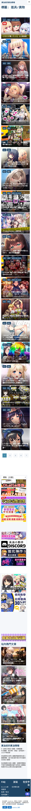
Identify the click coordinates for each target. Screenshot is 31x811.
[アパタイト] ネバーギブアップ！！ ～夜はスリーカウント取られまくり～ (15, 100)
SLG (4, 106)
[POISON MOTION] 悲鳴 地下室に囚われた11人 (15, 273)
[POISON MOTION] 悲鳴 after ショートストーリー (14, 208)
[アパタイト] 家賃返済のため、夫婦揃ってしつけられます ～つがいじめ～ (15, 77)
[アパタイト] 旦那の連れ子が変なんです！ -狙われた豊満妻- (15, 252)
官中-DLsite (16, 193)
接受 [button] (5, 807)
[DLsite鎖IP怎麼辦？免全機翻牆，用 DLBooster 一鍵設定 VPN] (13, 487)
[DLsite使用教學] (13, 611)
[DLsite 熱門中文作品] (13, 521)
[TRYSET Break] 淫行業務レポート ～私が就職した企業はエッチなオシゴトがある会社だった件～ (15, 337)
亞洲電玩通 (15, 787)
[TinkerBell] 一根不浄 (12, 231)
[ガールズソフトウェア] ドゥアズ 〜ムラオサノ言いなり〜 (15, 425)
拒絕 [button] (10, 807)
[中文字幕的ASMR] (13, 539)
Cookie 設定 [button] (16, 807)
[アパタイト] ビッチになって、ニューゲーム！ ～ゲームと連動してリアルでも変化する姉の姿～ (15, 359)
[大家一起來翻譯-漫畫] (13, 513)
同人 (9, 106)
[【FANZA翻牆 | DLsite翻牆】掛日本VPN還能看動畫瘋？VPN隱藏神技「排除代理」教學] (13, 495)
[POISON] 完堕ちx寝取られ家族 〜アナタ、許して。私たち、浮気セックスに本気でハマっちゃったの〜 (15, 294)
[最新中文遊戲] (13, 504)
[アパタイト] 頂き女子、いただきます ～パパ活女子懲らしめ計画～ (15, 57)
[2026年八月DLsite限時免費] (13, 592)
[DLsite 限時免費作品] (13, 641)
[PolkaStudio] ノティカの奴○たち (15, 403)
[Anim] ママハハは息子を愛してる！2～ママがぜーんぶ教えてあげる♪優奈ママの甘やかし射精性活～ (15, 381)
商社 (9, 20)
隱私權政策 (20, 804)
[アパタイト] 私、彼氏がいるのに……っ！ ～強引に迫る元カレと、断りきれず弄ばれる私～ (15, 164)
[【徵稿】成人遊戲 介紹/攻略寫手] (13, 565)
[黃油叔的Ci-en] (13, 556)
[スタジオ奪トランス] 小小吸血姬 (15, 36)
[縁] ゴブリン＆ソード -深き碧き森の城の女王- (15, 143)
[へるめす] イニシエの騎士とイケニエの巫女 (15, 122)
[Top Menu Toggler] (29, 2)
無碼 (4, 23)
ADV (4, 20)
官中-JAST (15, 20)
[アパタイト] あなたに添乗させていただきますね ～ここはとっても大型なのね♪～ (15, 186)
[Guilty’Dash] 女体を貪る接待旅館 (15, 317)
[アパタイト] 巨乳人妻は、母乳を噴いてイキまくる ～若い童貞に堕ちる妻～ (15, 446)
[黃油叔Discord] (13, 548)
